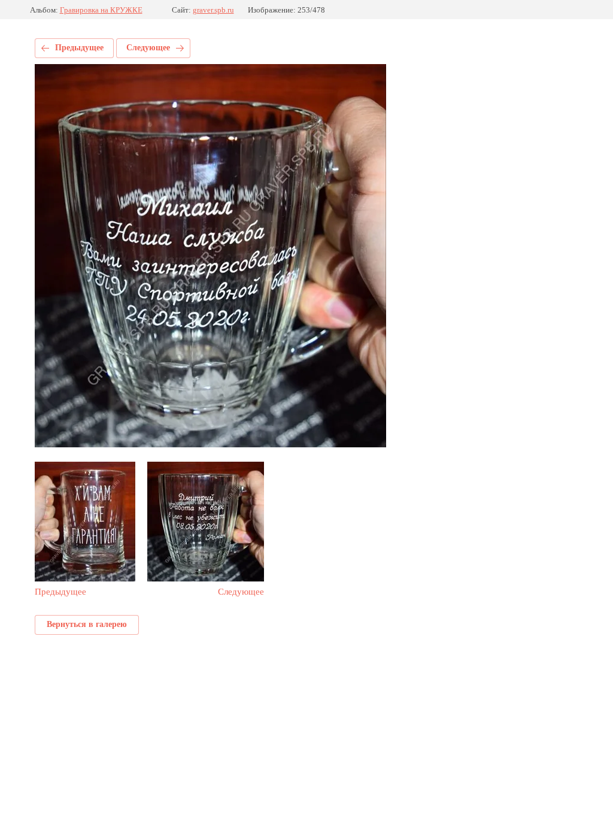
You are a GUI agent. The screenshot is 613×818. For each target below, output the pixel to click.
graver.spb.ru (213, 9)
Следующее (148, 47)
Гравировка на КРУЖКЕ (101, 9)
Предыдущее (79, 47)
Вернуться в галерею (87, 624)
